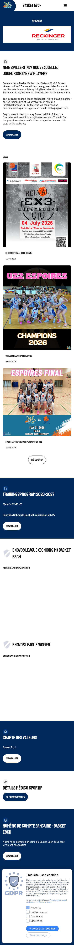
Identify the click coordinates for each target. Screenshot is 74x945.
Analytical (36, 916)
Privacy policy (55, 900)
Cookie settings (45, 902)
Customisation (39, 912)
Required (35, 907)
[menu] (66, 5)
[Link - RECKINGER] (38, 34)
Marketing (36, 921)
